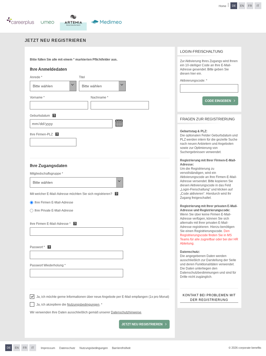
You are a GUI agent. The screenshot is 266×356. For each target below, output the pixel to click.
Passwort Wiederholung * (48, 265)
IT (258, 5)
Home (222, 6)
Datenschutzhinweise (126, 312)
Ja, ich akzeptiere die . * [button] (69, 304)
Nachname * (99, 97)
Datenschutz (67, 348)
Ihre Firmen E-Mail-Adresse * (50, 224)
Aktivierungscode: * (193, 80)
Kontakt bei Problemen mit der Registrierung (209, 297)
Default (54, 115)
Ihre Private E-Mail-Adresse (54, 210)
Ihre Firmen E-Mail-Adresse (54, 202)
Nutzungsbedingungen (83, 304)
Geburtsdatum (40, 115)
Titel (82, 77)
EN (242, 5)
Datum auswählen (119, 123)
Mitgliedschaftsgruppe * (46, 173)
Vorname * (37, 97)
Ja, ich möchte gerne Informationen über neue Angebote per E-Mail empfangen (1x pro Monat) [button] (102, 297)
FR (250, 5)
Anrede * (36, 77)
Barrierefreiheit (121, 348)
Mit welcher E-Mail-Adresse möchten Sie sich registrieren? (71, 194)
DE (234, 5)
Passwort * (37, 247)
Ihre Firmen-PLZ (41, 134)
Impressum (48, 348)
